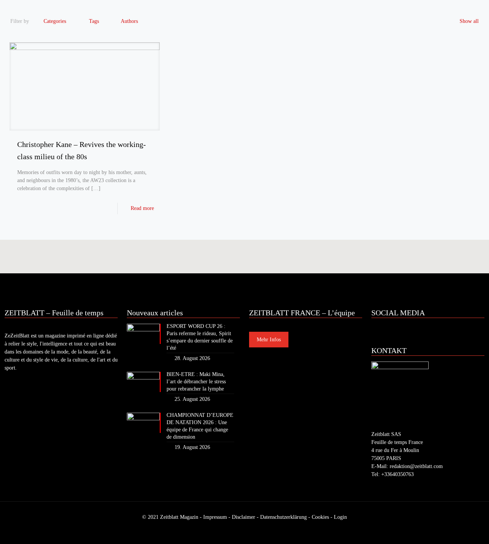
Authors (129, 21)
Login (340, 517)
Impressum (215, 517)
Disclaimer (243, 517)
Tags (94, 21)
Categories (55, 21)
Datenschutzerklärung (283, 517)
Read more (142, 208)
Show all (469, 21)
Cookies (320, 517)
